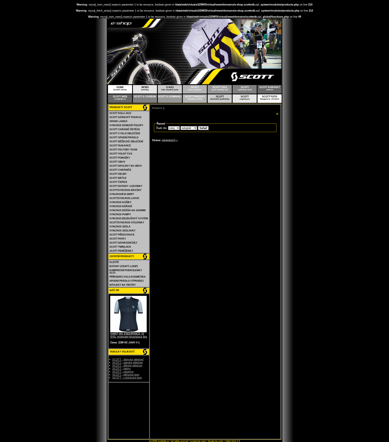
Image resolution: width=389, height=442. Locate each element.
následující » (170, 140)
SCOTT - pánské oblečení (127, 362)
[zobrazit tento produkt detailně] (128, 331)
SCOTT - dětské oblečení (127, 365)
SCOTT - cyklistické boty (127, 377)
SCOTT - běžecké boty (125, 374)
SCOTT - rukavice (123, 371)
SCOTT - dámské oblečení (128, 359)
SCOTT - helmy (121, 368)
